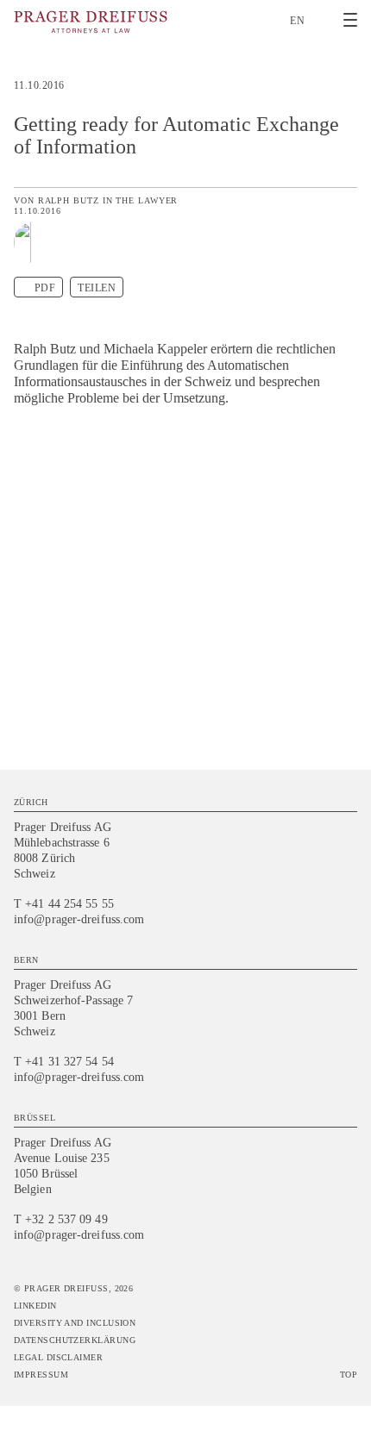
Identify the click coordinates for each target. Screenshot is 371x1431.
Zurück (346, 92)
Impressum (41, 1374)
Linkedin (35, 1305)
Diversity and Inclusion (74, 1323)
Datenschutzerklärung (74, 1340)
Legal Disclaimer (58, 1357)
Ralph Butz (68, 200)
